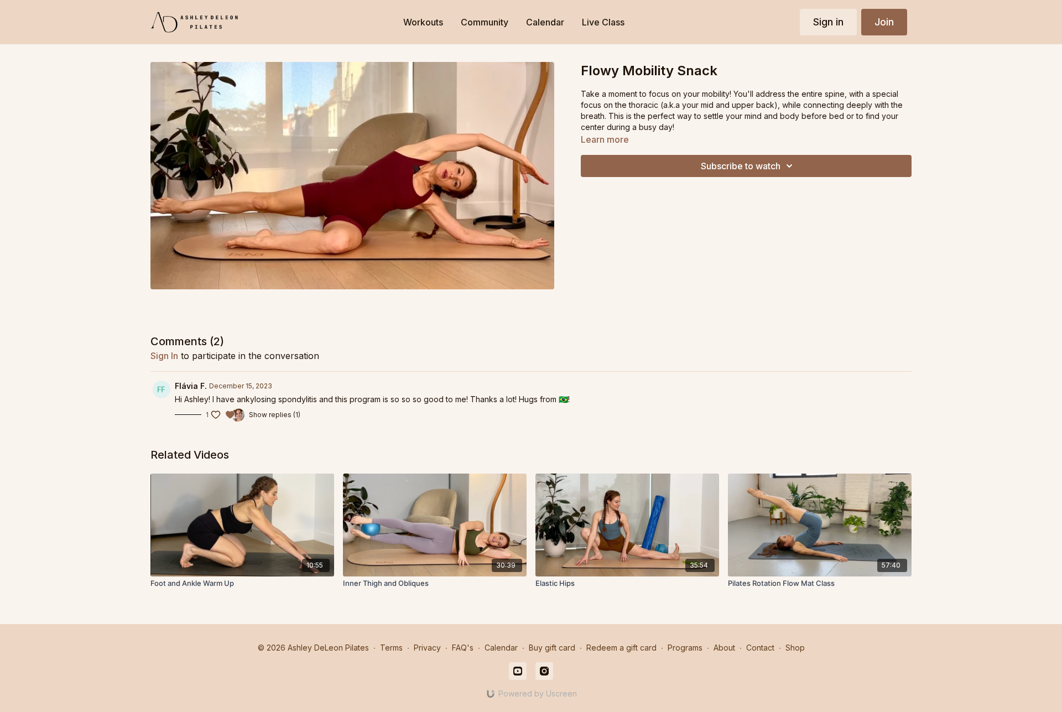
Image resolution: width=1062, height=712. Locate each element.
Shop (795, 647)
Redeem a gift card (621, 647)
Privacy (427, 647)
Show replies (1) (274, 414)
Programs (685, 647)
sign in (164, 355)
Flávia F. (191, 386)
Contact (760, 647)
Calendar (501, 647)
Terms (391, 647)
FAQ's (462, 647)
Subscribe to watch (740, 165)
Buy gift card (552, 647)
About (724, 647)
